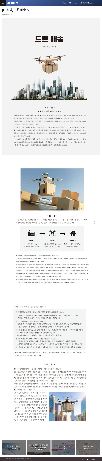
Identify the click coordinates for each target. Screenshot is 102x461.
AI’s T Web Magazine (87, 3)
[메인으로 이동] (12, 3)
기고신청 (88, 459)
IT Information (73, 3)
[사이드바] (99, 3)
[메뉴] (3, 3)
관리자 (83, 459)
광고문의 (94, 459)
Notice (64, 3)
